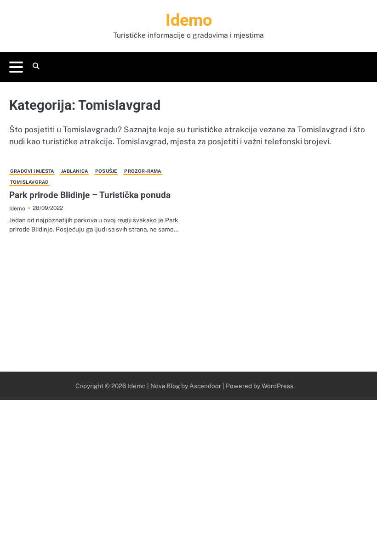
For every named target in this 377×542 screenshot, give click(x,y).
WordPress (277, 386)
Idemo (189, 20)
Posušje (106, 171)
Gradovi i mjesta (32, 171)
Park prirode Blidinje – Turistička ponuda (90, 195)
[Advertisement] (188, 302)
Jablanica (74, 171)
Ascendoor (205, 386)
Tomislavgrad (29, 182)
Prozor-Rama (142, 171)
